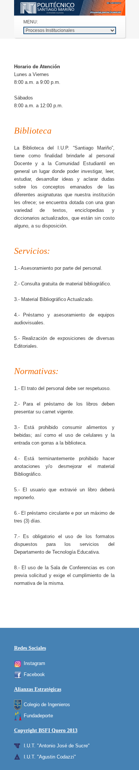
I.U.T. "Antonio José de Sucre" (57, 745)
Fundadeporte (38, 715)
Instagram (34, 663)
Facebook (34, 674)
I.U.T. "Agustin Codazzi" (50, 757)
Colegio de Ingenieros (47, 704)
